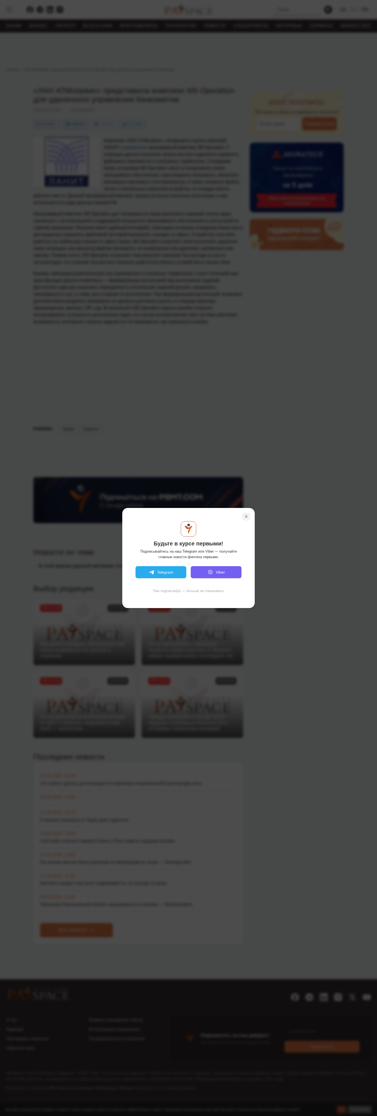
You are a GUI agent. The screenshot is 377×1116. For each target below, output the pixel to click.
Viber (220, 572)
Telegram (165, 572)
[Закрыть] (246, 516)
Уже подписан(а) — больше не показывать (188, 591)
